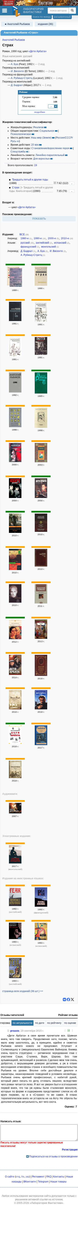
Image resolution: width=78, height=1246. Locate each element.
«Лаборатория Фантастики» (46, 1203)
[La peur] (41, 905)
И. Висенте (17, 71)
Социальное (47, 130)
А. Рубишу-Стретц (21, 78)
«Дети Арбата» (37, 51)
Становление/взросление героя (50, 148)
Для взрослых (41, 158)
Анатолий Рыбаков (13, 39)
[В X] (72, 999)
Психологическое (21, 134)
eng (18, 1176)
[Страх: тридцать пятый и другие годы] (41, 602)
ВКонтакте (30, 1181)
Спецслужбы (18, 151)
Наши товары (58, 1181)
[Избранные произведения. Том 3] (15, 320)
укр (27, 1176)
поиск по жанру (42, 16)
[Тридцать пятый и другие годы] (15, 278)
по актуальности (22, 1023)
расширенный (62, 16)
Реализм (38, 127)
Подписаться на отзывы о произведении (53, 1156)
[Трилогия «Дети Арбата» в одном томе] (15, 601)
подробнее (39, 112)
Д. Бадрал (17, 85)
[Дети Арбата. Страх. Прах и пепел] (41, 531)
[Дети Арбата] (15, 674)
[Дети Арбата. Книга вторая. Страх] (41, 497)
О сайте (9, 1176)
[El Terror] (15, 938)
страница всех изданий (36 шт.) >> (22, 991)
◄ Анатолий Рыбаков (17, 24)
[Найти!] (72, 10)
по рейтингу (54, 1023)
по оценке (70, 1023)
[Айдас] (15, 862)
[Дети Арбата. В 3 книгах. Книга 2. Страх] (15, 532)
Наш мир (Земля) (41, 137)
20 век (34, 144)
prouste (14, 1030)
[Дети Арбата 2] (15, 497)
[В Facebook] (68, 999)
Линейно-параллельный (50, 155)
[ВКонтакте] (64, 999)
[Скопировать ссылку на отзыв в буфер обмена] (8, 1030)
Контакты (58, 1176)
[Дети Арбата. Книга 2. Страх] (15, 638)
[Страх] (41, 284)
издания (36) (45, 24)
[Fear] (15, 905)
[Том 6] (41, 392)
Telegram (43, 1181)
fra (22, 1176)
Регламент (38, 1176)
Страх (15, 187)
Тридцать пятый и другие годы (30, 179)
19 (35, 165)
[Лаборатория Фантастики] (16, 11)
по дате (39, 1023)
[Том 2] (15, 426)
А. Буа (14, 64)
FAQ (48, 1176)
